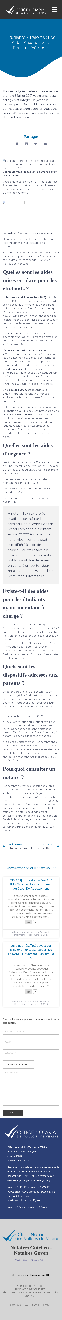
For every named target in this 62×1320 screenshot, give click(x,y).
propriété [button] (35, 797)
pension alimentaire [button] (31, 749)
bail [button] (35, 695)
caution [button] (22, 524)
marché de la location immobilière (28, 800)
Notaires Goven (22, 1260)
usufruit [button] (53, 797)
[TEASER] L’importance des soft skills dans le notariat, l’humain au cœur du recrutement (31, 884)
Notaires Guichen (39, 1260)
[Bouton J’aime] (28, 922)
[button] (17, 144)
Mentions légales (20, 1275)
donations (17, 793)
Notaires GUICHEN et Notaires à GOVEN (29, 1187)
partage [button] (23, 239)
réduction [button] (16, 716)
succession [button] (46, 233)
